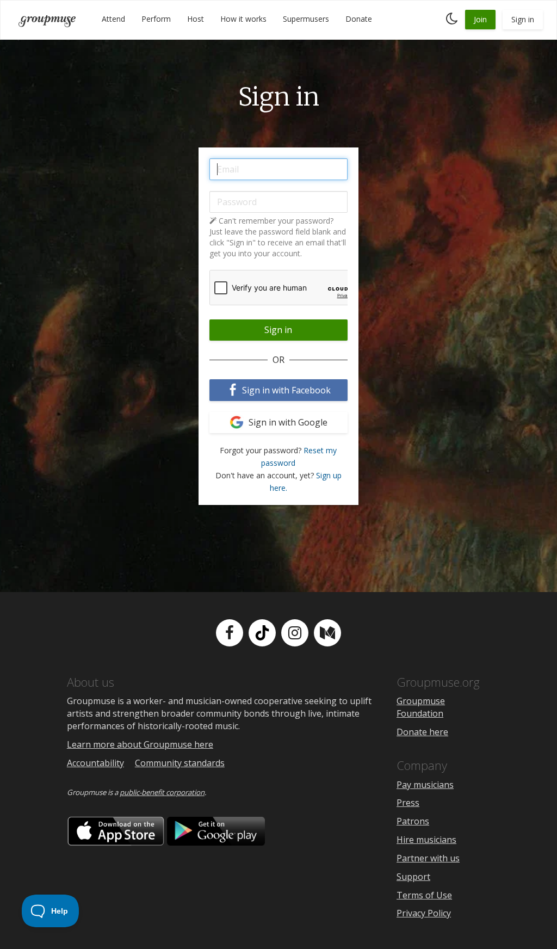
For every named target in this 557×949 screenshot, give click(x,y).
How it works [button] (243, 19)
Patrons (413, 821)
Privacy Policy (424, 913)
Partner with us (428, 858)
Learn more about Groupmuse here (140, 744)
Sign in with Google (286, 422)
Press (408, 803)
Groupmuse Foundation (421, 707)
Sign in (522, 19)
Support (413, 877)
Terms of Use (424, 895)
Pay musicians (425, 785)
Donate (358, 19)
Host (195, 19)
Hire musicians (426, 840)
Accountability (95, 763)
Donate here (422, 732)
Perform (156, 19)
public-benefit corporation (162, 792)
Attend (113, 19)
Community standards (180, 763)
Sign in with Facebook (285, 390)
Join (480, 19)
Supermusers (306, 19)
